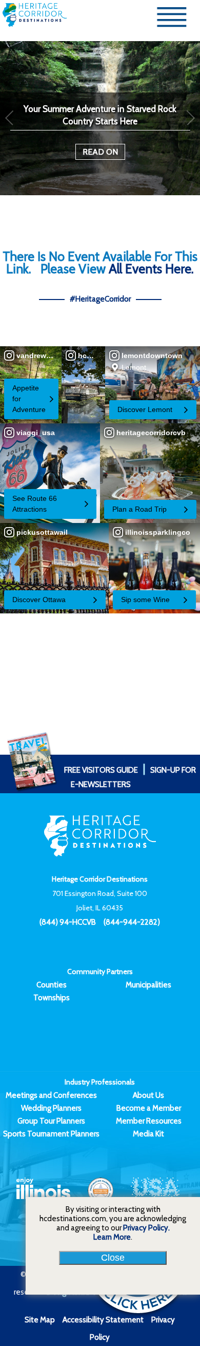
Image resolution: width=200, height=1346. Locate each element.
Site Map (40, 1319)
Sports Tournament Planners (51, 1133)
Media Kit (148, 1133)
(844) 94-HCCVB (67, 922)
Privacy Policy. (146, 1227)
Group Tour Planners (51, 1121)
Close (113, 1257)
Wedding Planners (51, 1108)
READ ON (100, 152)
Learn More (112, 1237)
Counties (51, 984)
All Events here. (151, 268)
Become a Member (148, 1108)
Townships (51, 997)
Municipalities (148, 984)
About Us (148, 1095)
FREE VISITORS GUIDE (101, 770)
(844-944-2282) (132, 922)
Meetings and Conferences (51, 1095)
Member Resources (149, 1121)
